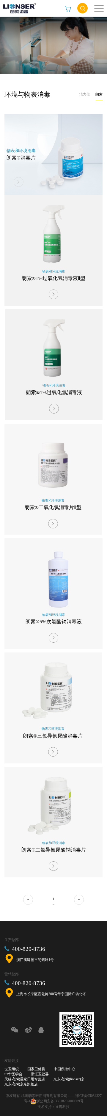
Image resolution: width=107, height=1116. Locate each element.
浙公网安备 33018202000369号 (60, 1101)
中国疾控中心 (64, 1069)
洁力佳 (84, 94)
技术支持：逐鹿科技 (53, 1107)
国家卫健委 (36, 1069)
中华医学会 (13, 1074)
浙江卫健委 (40, 1074)
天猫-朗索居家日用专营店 (24, 1079)
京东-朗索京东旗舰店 (21, 1084)
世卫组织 (11, 1069)
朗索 (99, 94)
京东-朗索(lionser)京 (69, 1079)
